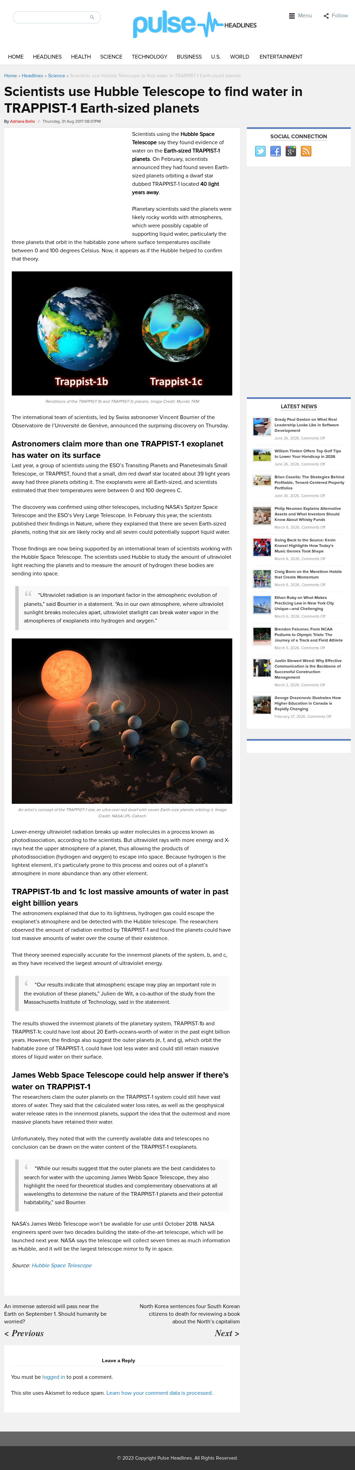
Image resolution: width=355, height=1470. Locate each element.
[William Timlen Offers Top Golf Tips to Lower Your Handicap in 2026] (262, 455)
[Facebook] (275, 151)
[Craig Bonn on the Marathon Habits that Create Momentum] (262, 578)
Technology (149, 56)
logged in (53, 1377)
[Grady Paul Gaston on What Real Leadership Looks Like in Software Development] (262, 426)
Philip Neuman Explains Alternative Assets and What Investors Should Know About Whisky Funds (308, 514)
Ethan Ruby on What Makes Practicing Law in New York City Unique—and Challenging (304, 603)
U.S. (216, 56)
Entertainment (281, 56)
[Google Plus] (290, 151)
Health (81, 56)
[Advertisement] (70, 178)
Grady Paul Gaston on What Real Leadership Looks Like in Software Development (307, 425)
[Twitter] (260, 151)
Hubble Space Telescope (62, 1265)
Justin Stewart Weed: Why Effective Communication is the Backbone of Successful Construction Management (308, 669)
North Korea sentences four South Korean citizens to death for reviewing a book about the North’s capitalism (190, 1314)
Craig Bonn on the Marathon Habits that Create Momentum (308, 574)
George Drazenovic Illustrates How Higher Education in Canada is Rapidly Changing (308, 703)
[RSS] (305, 151)
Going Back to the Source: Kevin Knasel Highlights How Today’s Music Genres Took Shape (305, 546)
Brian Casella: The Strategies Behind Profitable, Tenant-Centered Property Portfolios (309, 483)
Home (16, 56)
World (239, 56)
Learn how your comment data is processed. (159, 1393)
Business (189, 56)
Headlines (47, 56)
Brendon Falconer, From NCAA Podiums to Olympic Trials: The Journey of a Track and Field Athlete (309, 635)
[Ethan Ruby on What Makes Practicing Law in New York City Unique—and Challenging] (262, 604)
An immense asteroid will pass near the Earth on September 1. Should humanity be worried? (55, 1314)
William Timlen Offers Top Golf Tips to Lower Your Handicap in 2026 (308, 454)
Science (111, 56)
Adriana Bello (22, 121)
